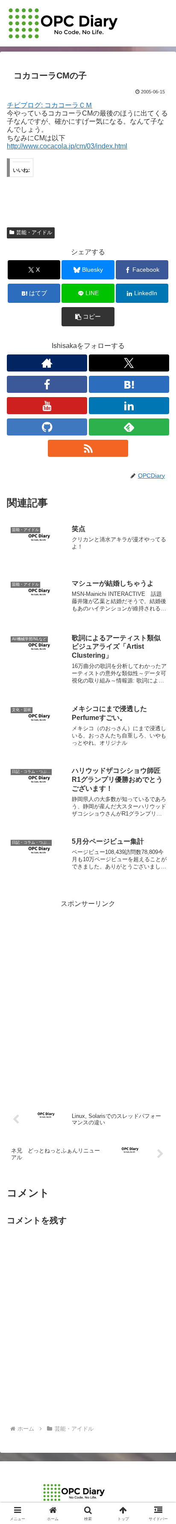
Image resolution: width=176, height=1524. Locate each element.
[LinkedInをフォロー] (129, 405)
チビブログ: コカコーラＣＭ (49, 105)
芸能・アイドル (34, 232)
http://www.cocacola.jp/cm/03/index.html (67, 146)
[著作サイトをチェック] (47, 363)
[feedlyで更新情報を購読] (129, 426)
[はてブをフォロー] (129, 384)
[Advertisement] (88, 998)
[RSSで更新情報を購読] (88, 448)
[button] (88, 316)
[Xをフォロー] (129, 363)
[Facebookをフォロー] (47, 384)
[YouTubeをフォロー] (47, 405)
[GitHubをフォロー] (47, 426)
